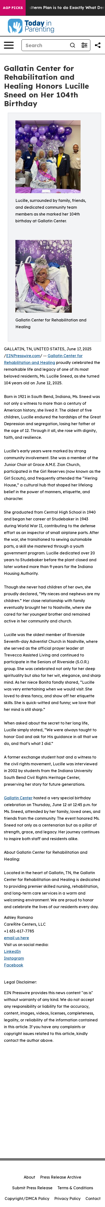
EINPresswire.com (23, 355)
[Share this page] (97, 45)
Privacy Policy (67, 1198)
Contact (93, 1198)
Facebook (13, 965)
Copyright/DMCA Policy (27, 1198)
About (29, 1177)
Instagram (14, 958)
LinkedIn (12, 951)
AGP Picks (13, 8)
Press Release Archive (60, 1177)
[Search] (72, 45)
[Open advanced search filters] (84, 45)
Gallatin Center (18, 797)
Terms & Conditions (75, 1187)
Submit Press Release (32, 1187)
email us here (16, 937)
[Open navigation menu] (9, 45)
